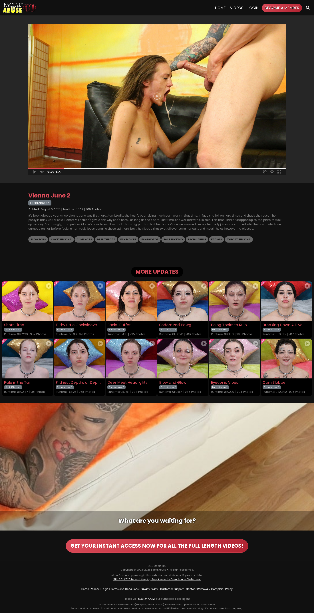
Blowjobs (38, 239)
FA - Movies (128, 239)
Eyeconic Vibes (224, 382)
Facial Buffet (119, 325)
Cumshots (84, 239)
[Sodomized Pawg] (182, 301)
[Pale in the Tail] (27, 358)
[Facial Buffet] (131, 301)
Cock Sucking (61, 239)
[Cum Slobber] (286, 358)
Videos (236, 7)
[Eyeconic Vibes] (234, 358)
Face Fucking (173, 239)
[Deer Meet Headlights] (131, 358)
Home (220, 7)
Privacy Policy (149, 589)
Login (253, 7)
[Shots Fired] (27, 301)
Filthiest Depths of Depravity (79, 382)
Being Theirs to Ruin (229, 325)
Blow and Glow (172, 382)
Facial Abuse (197, 239)
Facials (216, 239)
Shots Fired (14, 325)
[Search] (308, 7)
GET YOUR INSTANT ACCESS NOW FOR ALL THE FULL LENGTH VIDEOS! (157, 545)
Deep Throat (106, 239)
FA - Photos (149, 239)
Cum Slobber (275, 382)
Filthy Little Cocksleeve (76, 325)
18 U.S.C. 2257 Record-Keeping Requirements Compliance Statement (157, 579)
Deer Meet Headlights (127, 382)
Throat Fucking (239, 239)
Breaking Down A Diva (283, 325)
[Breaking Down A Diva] (286, 301)
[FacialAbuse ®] (19, 8)
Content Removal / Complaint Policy (209, 589)
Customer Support (172, 589)
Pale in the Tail (17, 382)
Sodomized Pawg (175, 325)
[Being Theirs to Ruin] (234, 301)
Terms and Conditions (124, 589)
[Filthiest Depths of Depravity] (79, 358)
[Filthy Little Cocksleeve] (79, 301)
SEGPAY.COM (146, 599)
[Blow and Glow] (182, 358)
